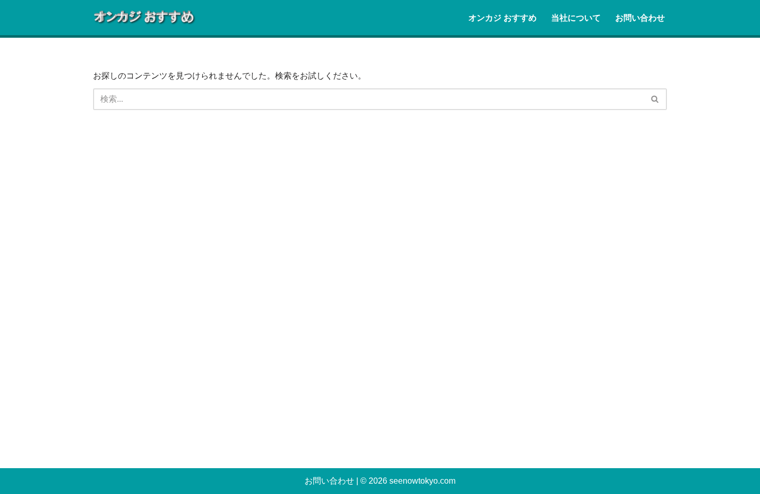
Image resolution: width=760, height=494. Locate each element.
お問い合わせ (640, 17)
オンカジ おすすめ (502, 17)
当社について (576, 17)
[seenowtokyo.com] (144, 17)
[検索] (655, 99)
